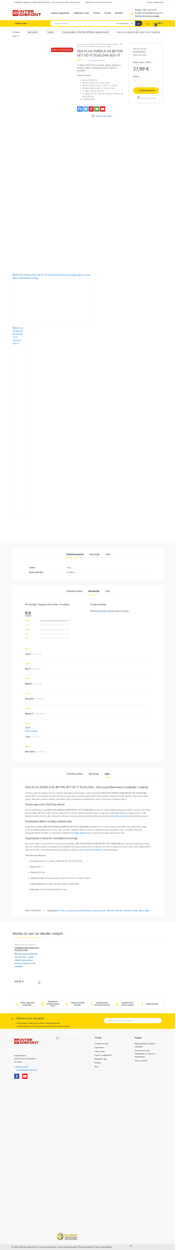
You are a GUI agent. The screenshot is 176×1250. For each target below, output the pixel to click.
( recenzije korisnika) (96, 60)
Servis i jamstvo (141, 1061)
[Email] (96, 109)
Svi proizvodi (89, 44)
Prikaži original (31, 731)
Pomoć (96, 13)
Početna (16, 32)
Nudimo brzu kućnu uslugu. (147, 16)
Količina (136, 76)
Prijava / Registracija (155, 2)
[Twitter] (85, 109)
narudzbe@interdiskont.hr (152, 13)
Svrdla (50, 32)
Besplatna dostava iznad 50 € (53, 1003)
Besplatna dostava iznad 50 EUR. (99, 2)
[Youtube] (102, 109)
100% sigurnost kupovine (27, 1004)
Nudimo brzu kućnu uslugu (128, 1004)
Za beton (70, 572)
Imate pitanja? (152, 1004)
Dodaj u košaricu (147, 90)
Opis (107, 554)
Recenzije (94, 554)
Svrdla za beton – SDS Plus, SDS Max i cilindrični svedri (86, 32)
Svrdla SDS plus (100, 44)
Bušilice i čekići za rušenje (24, 945)
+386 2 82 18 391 (149, 10)
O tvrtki (107, 13)
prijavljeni (103, 611)
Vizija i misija (100, 1051)
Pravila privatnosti (85, 1247)
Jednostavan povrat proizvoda (102, 1004)
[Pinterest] (91, 109)
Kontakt (118, 13)
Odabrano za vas (81, 13)
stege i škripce (80, 833)
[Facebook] (79, 109)
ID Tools (80, 44)
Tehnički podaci (75, 554)
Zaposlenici (99, 1047)
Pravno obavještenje (103, 1247)
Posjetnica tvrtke (101, 1044)
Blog (96, 1066)
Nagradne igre (101, 1059)
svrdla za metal (120, 816)
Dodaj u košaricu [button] (38, 982)
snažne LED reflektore (92, 850)
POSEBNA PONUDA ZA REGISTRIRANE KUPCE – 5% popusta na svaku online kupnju (47, 2)
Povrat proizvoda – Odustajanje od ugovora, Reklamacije (145, 1053)
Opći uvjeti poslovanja (67, 1247)
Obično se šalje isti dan (78, 1004)
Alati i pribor (33, 32)
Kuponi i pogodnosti (60, 13)
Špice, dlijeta (106, 46)
